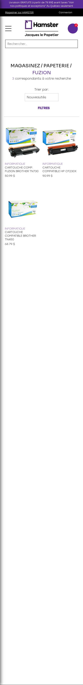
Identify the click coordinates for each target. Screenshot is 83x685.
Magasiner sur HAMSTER (19, 12)
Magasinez (25, 65)
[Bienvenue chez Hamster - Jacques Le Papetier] (41, 28)
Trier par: (41, 89)
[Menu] (8, 28)
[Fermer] (80, 4)
